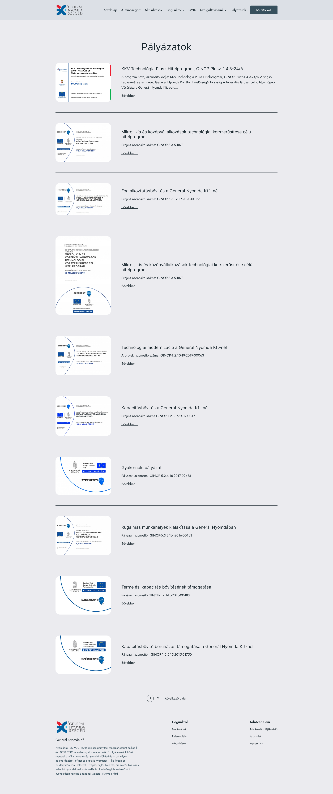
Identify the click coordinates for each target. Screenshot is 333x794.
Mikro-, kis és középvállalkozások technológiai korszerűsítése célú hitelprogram (186, 267)
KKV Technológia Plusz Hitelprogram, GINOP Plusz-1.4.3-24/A (182, 68)
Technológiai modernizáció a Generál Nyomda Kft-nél (174, 347)
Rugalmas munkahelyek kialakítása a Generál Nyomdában (178, 527)
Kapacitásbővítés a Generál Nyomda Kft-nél (165, 407)
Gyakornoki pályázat (141, 467)
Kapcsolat (263, 9)
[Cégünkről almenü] (183, 10)
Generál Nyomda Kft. (70, 739)
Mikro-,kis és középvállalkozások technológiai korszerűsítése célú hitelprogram (186, 134)
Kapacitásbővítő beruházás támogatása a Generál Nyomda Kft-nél (187, 646)
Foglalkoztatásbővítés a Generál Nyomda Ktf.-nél (170, 190)
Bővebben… (129, 95)
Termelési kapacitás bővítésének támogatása (166, 587)
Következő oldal (175, 698)
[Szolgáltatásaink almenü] (225, 10)
